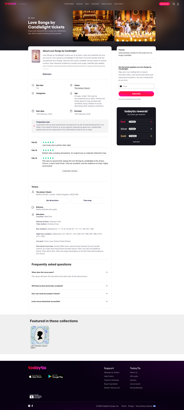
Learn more (136, 141)
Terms (123, 406)
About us (133, 372)
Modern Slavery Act (112, 388)
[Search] (173, 4)
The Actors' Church (82, 88)
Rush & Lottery (107, 4)
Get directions (52, 200)
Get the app (164, 4)
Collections (95, 4)
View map (87, 200)
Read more (47, 74)
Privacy (131, 406)
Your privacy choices (144, 406)
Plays (87, 4)
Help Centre (109, 376)
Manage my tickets (111, 372)
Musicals (79, 4)
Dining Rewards (136, 388)
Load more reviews (70, 171)
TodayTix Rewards (111, 380)
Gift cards (134, 376)
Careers (133, 380)
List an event (135, 384)
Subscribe (136, 94)
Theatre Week (69, 4)
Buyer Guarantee (110, 384)
